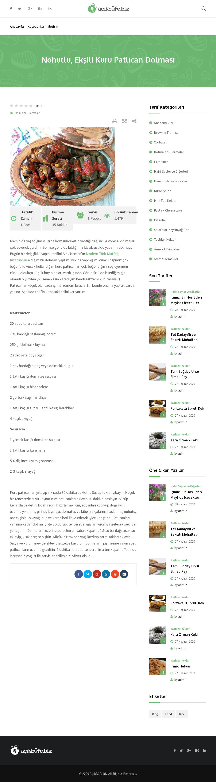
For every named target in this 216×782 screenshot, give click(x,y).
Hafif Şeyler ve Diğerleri (171, 171)
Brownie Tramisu (166, 132)
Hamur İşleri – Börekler (170, 181)
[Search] (203, 8)
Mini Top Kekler (165, 200)
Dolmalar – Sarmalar (169, 152)
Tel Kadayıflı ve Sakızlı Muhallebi (184, 337)
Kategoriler (36, 26)
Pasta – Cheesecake (168, 210)
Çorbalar (160, 142)
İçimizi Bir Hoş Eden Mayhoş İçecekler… (186, 300)
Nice (182, 714)
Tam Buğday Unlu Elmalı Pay (184, 374)
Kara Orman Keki (184, 440)
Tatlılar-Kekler (165, 239)
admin (182, 316)
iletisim (53, 26)
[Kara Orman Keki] (157, 440)
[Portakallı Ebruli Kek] (157, 409)
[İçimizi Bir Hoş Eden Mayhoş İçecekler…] (157, 297)
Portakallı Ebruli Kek (187, 408)
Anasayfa (17, 26)
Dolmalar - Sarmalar (27, 113)
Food (168, 714)
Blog (155, 714)
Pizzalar (160, 220)
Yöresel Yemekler (166, 259)
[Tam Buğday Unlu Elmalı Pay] (157, 372)
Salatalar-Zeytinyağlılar (171, 230)
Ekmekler (161, 162)
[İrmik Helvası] (157, 666)
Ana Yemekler (163, 123)
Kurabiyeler (162, 191)
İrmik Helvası (181, 666)
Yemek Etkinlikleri (167, 249)
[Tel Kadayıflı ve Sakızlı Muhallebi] (157, 335)
